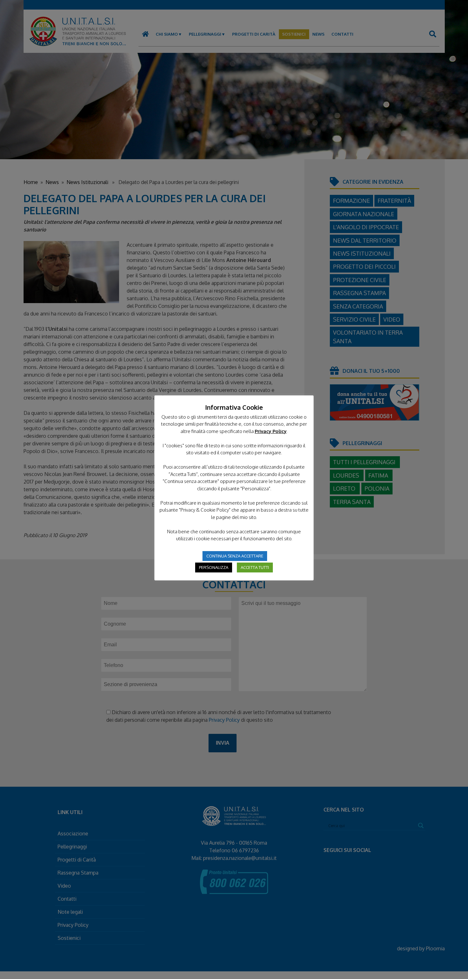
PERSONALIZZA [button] (213, 567)
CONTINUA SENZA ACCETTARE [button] (234, 555)
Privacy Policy (271, 431)
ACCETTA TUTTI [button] (255, 567)
